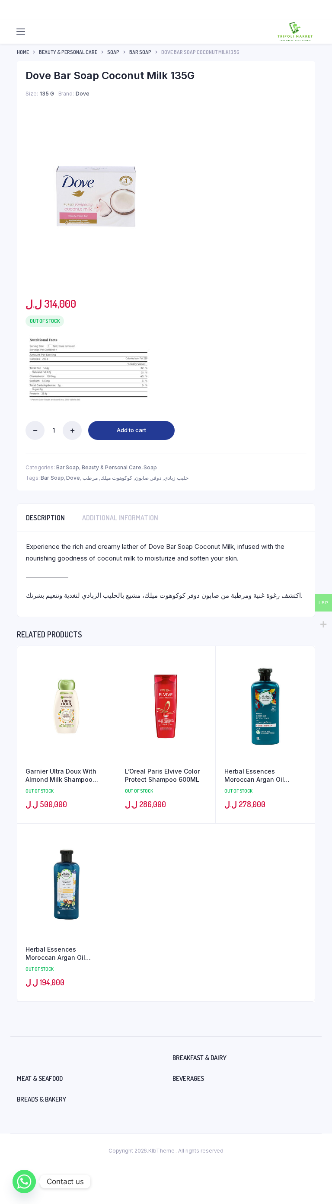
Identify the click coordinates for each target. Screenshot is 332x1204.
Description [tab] (45, 517)
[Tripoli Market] (295, 31)
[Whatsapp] (24, 1181)
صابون (142, 478)
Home (23, 52)
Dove (73, 478)
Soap (113, 52)
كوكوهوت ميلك (116, 478)
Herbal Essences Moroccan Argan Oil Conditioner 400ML (254, 776)
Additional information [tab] (120, 517)
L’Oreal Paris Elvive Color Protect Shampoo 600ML (162, 776)
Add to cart (131, 430)
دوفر (156, 478)
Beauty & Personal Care (68, 52)
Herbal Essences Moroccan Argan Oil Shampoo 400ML (55, 954)
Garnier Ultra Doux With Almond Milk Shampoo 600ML (61, 776)
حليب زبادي (176, 478)
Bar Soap (140, 52)
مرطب (90, 478)
